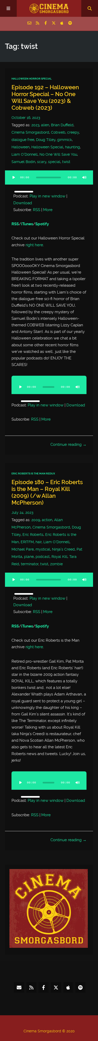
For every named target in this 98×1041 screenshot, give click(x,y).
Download (22, 203)
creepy (73, 132)
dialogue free (22, 140)
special (54, 162)
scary (41, 162)
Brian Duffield (62, 125)
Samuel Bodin (23, 162)
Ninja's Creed (63, 549)
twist (66, 162)
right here (34, 245)
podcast (43, 556)
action (47, 520)
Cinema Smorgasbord (30, 132)
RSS (36, 209)
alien (45, 125)
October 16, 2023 (25, 118)
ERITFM (27, 542)
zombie (56, 564)
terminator (29, 564)
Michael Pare (22, 549)
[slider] (23, 192)
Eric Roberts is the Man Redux (33, 473)
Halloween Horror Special (31, 78)
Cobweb (58, 132)
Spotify (42, 224)
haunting (72, 147)
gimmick (64, 140)
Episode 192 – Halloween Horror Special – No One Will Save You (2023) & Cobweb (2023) (45, 97)
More (48, 209)
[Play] (13, 177)
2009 (35, 520)
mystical (43, 549)
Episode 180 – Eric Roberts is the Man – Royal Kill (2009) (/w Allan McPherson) (47, 492)
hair (39, 542)
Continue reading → (68, 444)
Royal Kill (59, 556)
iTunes (27, 224)
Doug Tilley (45, 140)
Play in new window (47, 196)
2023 (35, 125)
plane (29, 556)
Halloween (20, 147)
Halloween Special (47, 147)
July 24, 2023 (22, 512)
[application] (49, 181)
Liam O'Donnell (24, 154)
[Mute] (84, 177)
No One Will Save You (58, 154)
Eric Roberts (32, 534)
